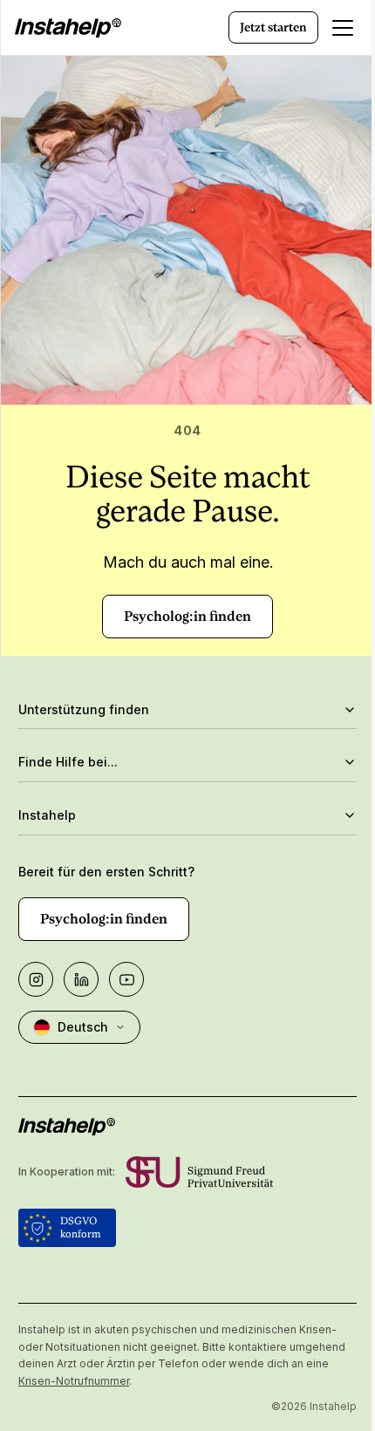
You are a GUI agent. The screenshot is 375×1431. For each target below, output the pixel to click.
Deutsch (83, 1026)
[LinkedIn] (81, 979)
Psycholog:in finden (187, 616)
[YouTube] (126, 979)
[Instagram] (35, 979)
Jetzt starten (273, 27)
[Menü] (342, 27)
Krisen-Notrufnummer (138, 1380)
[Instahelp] (68, 27)
